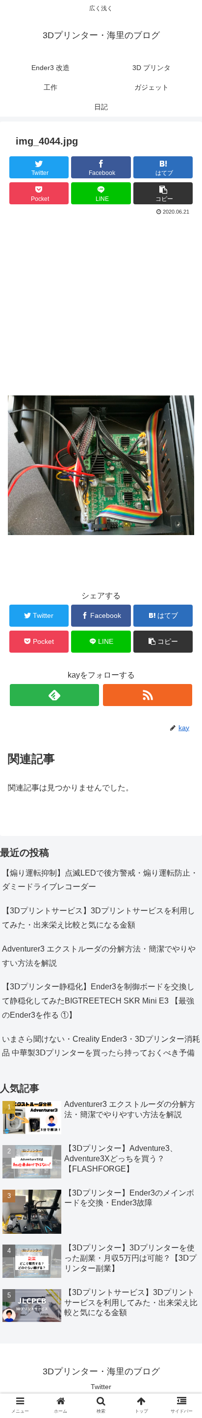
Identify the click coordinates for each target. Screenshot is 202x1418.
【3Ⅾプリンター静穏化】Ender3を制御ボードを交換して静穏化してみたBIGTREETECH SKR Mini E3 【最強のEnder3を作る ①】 (98, 1000)
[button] (181, 1023)
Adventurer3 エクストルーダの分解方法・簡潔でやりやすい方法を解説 (99, 956)
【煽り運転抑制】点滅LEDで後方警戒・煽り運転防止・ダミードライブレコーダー (100, 880)
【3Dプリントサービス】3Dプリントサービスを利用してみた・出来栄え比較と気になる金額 (98, 917)
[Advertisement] (101, 307)
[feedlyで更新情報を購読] (54, 695)
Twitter (101, 1387)
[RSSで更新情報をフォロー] (147, 695)
